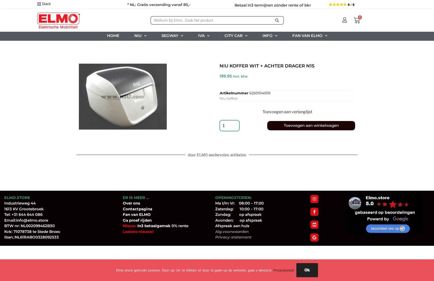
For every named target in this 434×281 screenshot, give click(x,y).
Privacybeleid (283, 270)
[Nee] (427, 270)
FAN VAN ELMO (307, 35)
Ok (307, 270)
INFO (267, 35)
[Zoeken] (276, 20)
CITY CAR (234, 35)
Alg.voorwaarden (232, 231)
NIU (138, 35)
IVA (201, 35)
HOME (113, 35)
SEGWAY (169, 35)
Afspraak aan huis (232, 225)
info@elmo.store (32, 220)
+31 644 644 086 (27, 214)
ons (136, 203)
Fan (126, 214)
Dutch (46, 4)
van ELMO (140, 214)
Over (128, 203)
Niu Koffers (229, 98)
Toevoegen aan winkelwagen (311, 125)
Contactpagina (137, 209)
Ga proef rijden (137, 220)
